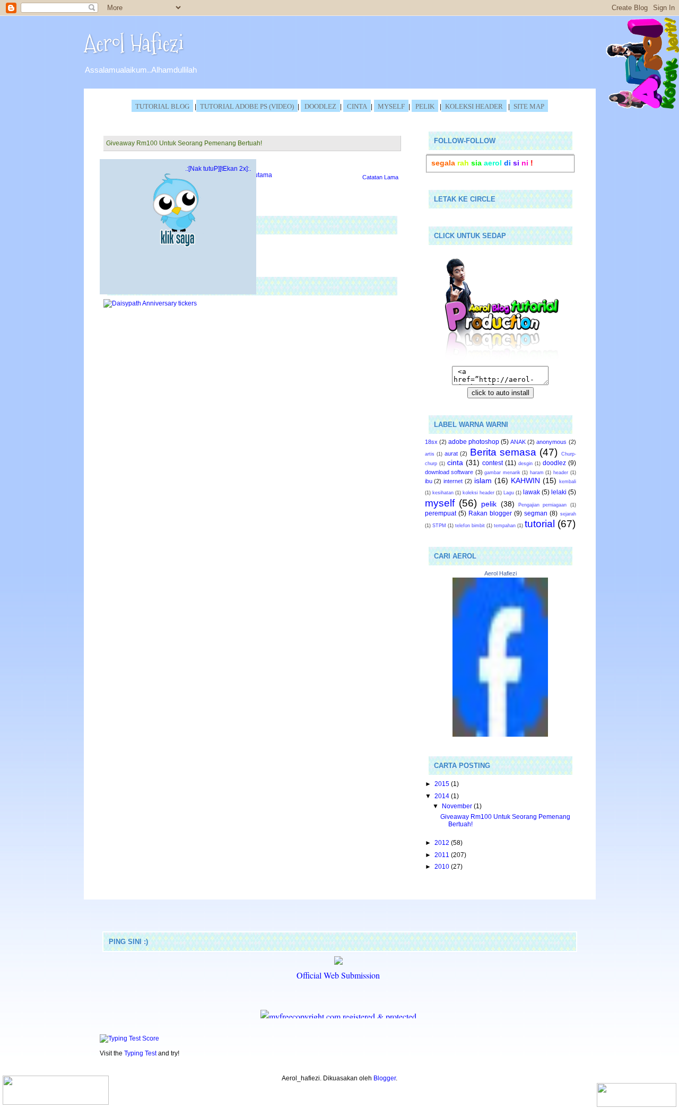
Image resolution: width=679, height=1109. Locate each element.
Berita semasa (503, 452)
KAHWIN (525, 480)
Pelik (424, 106)
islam (483, 480)
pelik (489, 504)
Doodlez (320, 106)
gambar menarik (502, 472)
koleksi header (474, 106)
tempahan (505, 525)
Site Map (528, 106)
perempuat (440, 513)
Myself (391, 106)
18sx (431, 442)
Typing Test (140, 1053)
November (458, 805)
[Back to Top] (56, 1091)
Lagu (508, 492)
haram (537, 472)
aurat (451, 453)
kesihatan (443, 492)
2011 (442, 854)
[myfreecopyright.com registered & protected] (338, 1016)
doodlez (554, 462)
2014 (442, 795)
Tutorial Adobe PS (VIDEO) (247, 106)
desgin (525, 463)
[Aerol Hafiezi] (500, 734)
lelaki (559, 491)
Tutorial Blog (162, 106)
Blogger (384, 1078)
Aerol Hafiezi (134, 43)
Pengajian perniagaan (542, 505)
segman (535, 513)
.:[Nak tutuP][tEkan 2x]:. (218, 168)
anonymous (551, 442)
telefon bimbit (470, 525)
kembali (567, 481)
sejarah (568, 514)
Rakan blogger (490, 513)
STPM (439, 525)
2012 (442, 842)
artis (429, 454)
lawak (531, 491)
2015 (442, 783)
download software (449, 472)
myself (440, 503)
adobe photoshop (473, 441)
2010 (442, 866)
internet (453, 481)
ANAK (518, 442)
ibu (428, 481)
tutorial (540, 523)
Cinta (357, 106)
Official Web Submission (338, 975)
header (560, 472)
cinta (455, 462)
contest (492, 462)
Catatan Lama (380, 177)
